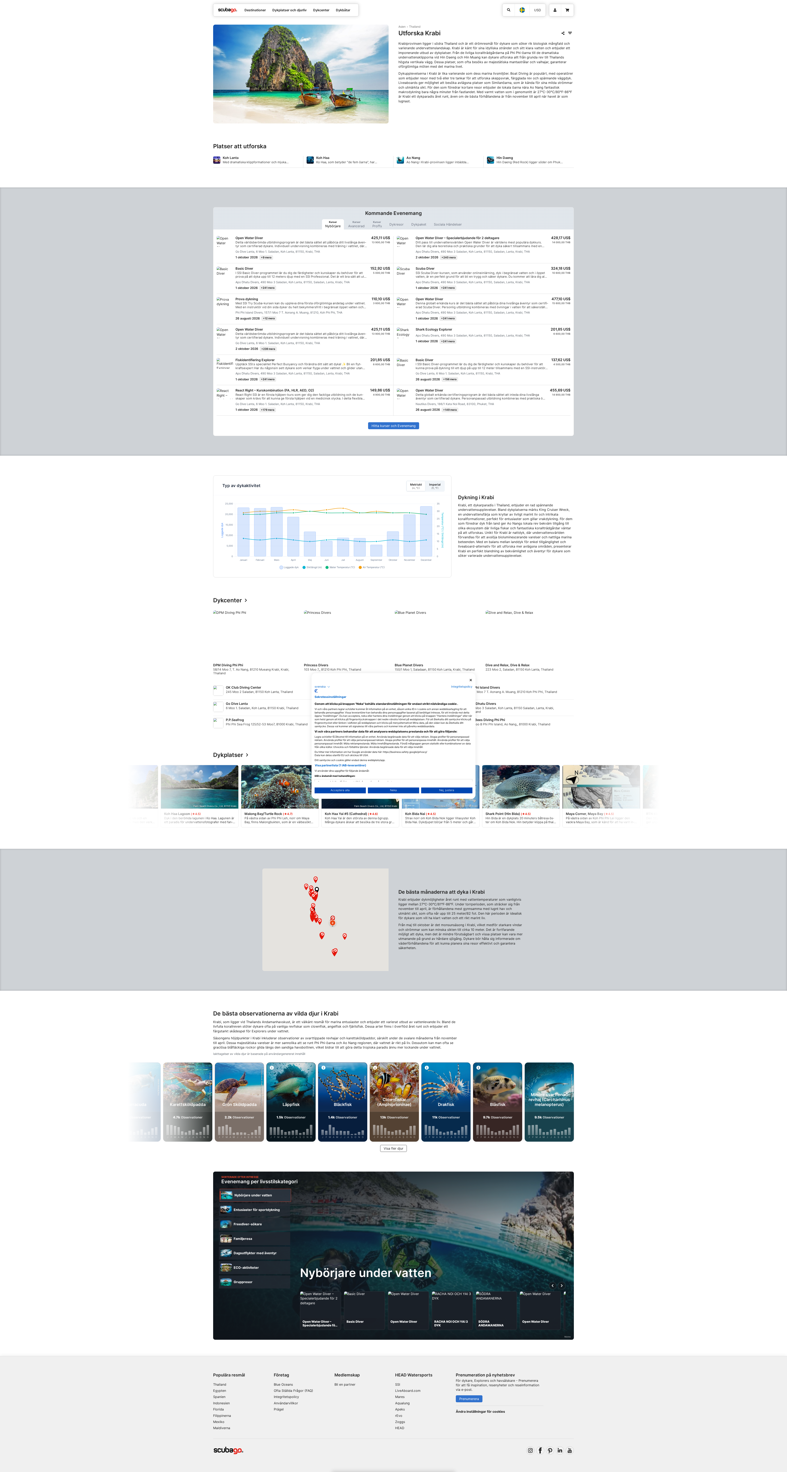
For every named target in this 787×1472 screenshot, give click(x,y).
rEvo (398, 1416)
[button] (317, 890)
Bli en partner (344, 1384)
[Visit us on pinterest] (550, 1450)
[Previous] (219, 644)
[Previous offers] (553, 1286)
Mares (400, 1397)
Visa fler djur (393, 1148)
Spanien (219, 1397)
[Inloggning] (555, 10)
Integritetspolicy (286, 1397)
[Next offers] (562, 1286)
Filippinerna (222, 1416)
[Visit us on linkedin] (560, 1450)
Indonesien (221, 1403)
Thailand (415, 26)
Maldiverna (221, 1428)
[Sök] (509, 10)
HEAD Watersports (413, 1375)
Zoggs (400, 1422)
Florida (218, 1409)
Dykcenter (227, 600)
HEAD (399, 1428)
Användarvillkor (286, 1403)
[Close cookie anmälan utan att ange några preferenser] (470, 680)
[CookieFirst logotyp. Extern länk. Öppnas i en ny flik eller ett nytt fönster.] (316, 691)
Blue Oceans (283, 1384)
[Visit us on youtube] (570, 1450)
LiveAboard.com (408, 1391)
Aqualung (402, 1403)
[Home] (227, 10)
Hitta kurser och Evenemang (394, 426)
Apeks (400, 1409)
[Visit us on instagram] (530, 1450)
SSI (397, 1384)
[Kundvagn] (567, 10)
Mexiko (218, 1422)
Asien (402, 26)
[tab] (333, 224)
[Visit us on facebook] (540, 1450)
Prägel (279, 1409)
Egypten (219, 1391)
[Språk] (522, 10)
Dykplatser (228, 755)
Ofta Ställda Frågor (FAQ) (293, 1391)
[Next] (571, 644)
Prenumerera (469, 1399)
